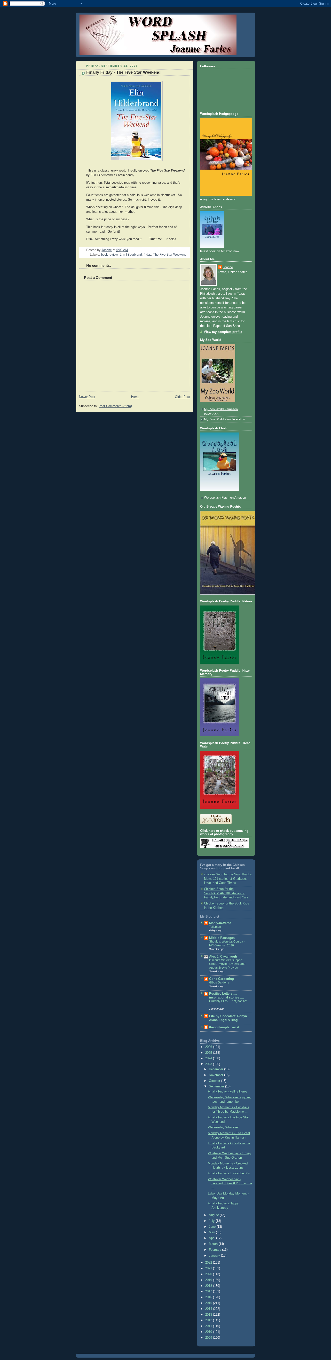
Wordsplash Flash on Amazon (225, 497)
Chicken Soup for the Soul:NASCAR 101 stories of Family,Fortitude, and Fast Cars (226, 893)
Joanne (228, 267)
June (213, 1226)
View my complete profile (223, 332)
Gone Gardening (221, 979)
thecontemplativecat (224, 1027)
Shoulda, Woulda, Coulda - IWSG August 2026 (227, 943)
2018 (209, 1286)
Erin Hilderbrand (130, 254)
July (212, 1221)
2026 (209, 1047)
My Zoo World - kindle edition (224, 419)
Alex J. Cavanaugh (223, 956)
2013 (209, 1314)
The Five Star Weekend (169, 254)
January (215, 1255)
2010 (209, 1332)
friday (147, 254)
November (216, 1075)
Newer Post (87, 397)
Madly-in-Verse (220, 923)
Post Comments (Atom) (115, 406)
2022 (209, 1262)
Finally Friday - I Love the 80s (229, 1173)
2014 (209, 1309)
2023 (209, 1064)
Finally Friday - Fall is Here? (227, 1091)
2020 (209, 1274)
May (212, 1232)
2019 (209, 1280)
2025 (209, 1052)
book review (109, 254)
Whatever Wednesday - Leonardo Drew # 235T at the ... (230, 1183)
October (215, 1081)
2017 (209, 1291)
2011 (209, 1326)
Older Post (182, 397)
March (214, 1244)
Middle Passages (222, 938)
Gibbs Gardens (219, 982)
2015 (209, 1303)
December (216, 1069)
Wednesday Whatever (223, 1127)
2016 (209, 1297)
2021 (209, 1268)
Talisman (215, 926)
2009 (209, 1337)
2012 (209, 1320)
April (212, 1238)
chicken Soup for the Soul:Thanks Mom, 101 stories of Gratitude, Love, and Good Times (228, 879)
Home (135, 397)
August (214, 1215)
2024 (209, 1058)
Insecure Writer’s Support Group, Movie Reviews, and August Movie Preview (227, 964)
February (215, 1249)
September (217, 1086)
